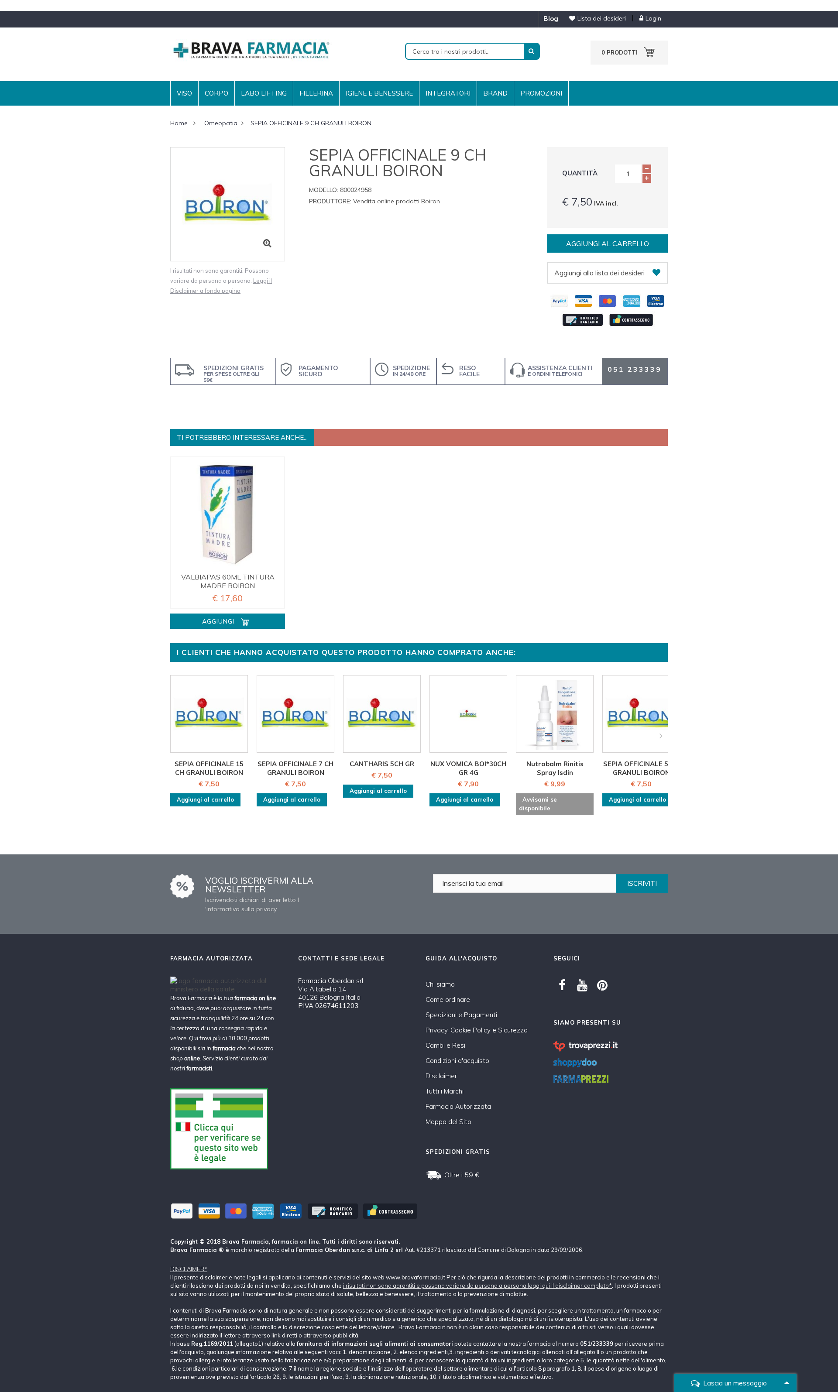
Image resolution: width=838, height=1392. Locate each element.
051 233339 (635, 369)
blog (550, 18)
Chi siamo (440, 984)
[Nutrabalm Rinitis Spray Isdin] (555, 714)
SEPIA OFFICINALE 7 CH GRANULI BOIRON (295, 768)
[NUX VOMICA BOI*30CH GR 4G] (468, 714)
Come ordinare (448, 999)
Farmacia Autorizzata (458, 1106)
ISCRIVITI (642, 883)
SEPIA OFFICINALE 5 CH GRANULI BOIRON (641, 768)
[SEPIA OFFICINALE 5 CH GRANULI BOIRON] (641, 714)
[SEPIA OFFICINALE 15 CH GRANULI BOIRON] (209, 714)
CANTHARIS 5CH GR (382, 764)
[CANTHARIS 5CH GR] (382, 714)
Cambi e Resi (445, 1045)
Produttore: (330, 201)
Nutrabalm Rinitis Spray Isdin (555, 768)
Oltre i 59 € (461, 1174)
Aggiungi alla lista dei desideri (599, 272)
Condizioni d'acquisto (457, 1060)
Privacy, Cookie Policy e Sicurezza (477, 1030)
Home (179, 123)
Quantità (580, 173)
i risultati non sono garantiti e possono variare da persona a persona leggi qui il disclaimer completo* (477, 1285)
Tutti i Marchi (445, 1091)
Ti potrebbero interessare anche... (242, 437)
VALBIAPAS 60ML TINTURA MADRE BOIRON (228, 581)
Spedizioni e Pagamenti (461, 1015)
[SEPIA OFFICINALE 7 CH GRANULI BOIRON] (295, 714)
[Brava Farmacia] (251, 49)
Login (653, 18)
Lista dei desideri (601, 18)
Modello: (323, 190)
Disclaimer (441, 1076)
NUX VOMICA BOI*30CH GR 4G (468, 768)
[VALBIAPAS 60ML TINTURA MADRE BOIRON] (227, 514)
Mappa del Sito (448, 1122)
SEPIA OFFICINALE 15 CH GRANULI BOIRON (209, 768)
